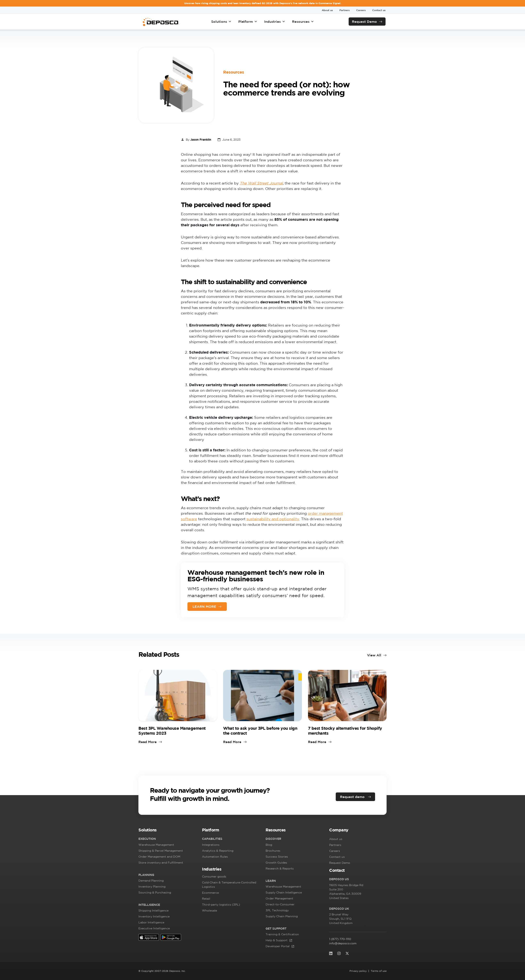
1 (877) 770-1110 (340, 939)
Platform (245, 21)
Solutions (219, 21)
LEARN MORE (204, 606)
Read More (147, 742)
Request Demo (364, 21)
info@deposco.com (342, 943)
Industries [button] (272, 21)
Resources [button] (300, 21)
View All (374, 655)
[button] (167, 831)
